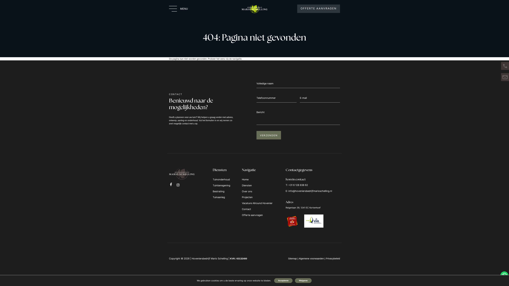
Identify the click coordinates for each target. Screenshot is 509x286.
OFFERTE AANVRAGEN (319, 8)
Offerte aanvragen (252, 215)
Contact (246, 209)
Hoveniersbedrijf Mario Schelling (210, 258)
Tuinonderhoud (221, 179)
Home (245, 179)
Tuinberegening (221, 185)
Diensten (247, 185)
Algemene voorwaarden (311, 258)
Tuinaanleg (219, 197)
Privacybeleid (333, 258)
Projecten (247, 197)
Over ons (247, 191)
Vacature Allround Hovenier (257, 203)
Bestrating (218, 191)
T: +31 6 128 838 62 (297, 185)
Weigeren (303, 280)
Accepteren (283, 280)
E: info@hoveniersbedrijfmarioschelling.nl (309, 191)
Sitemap (292, 258)
